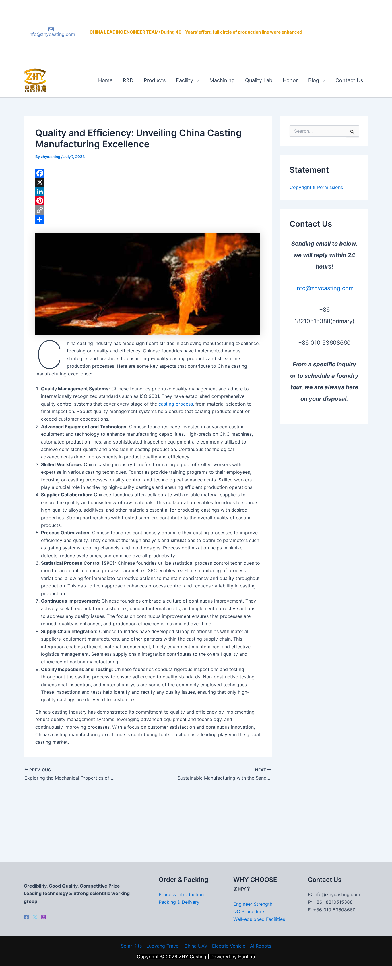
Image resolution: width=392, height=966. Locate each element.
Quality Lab (258, 80)
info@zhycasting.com (324, 288)
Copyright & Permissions (316, 187)
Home (105, 80)
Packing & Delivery (179, 902)
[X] (147, 182)
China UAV (195, 946)
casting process (175, 404)
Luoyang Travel (163, 946)
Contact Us (349, 80)
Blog (313, 80)
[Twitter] (35, 917)
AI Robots (260, 946)
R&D (128, 80)
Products (155, 80)
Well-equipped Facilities (259, 919)
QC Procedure (248, 911)
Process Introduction (181, 894)
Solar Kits (131, 946)
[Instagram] (43, 917)
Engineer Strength (252, 904)
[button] (196, 80)
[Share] (147, 219)
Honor (290, 80)
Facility (184, 80)
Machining (222, 80)
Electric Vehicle (228, 946)
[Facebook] (147, 173)
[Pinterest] (147, 200)
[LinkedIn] (147, 191)
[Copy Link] (147, 210)
